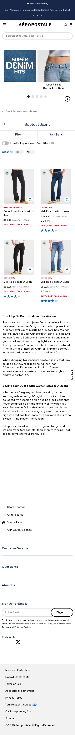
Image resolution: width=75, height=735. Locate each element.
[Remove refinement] (20, 152)
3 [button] (42, 15)
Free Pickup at (30, 143)
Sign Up (62, 612)
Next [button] (67, 99)
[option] (21, 66)
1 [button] (33, 15)
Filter (18, 134)
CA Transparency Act (18, 711)
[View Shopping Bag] (70, 24)
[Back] (4, 124)
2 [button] (37, 15)
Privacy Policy (22, 627)
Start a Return (15, 522)
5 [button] (45, 92)
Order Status (15, 515)
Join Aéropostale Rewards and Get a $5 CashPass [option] (37, 10)
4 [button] (41, 92)
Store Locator (16, 507)
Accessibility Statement (19, 691)
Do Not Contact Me (17, 677)
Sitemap (10, 718)
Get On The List (62, 10)
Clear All (7, 152)
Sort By (54, 134)
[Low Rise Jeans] (54, 66)
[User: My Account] (66, 25)
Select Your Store (39, 143)
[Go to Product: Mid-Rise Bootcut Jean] (56, 222)
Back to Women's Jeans (21, 111)
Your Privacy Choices (18, 705)
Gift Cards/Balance (19, 530)
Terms (5, 627)
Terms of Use (13, 684)
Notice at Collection (17, 670)
